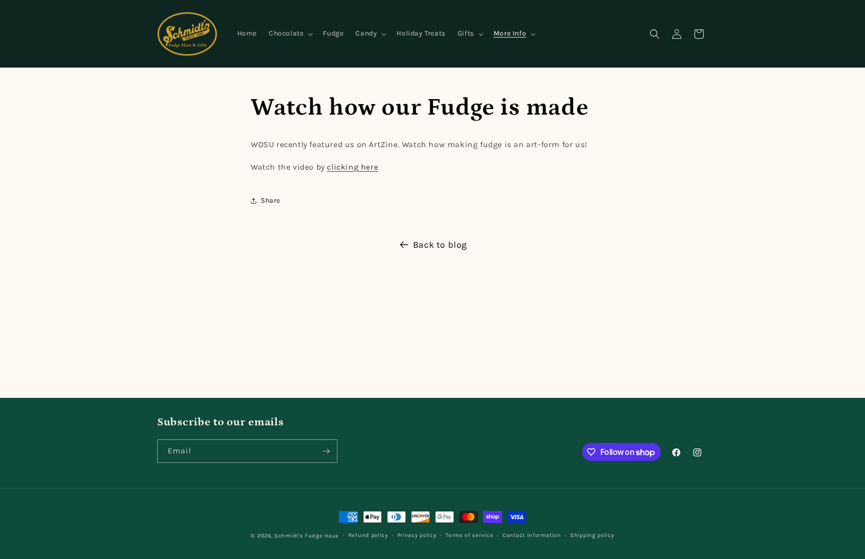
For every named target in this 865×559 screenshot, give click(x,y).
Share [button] (270, 200)
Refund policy (368, 535)
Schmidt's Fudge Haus (306, 535)
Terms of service (469, 535)
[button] (290, 33)
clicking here (352, 167)
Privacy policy (417, 535)
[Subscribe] (326, 451)
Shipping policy (592, 535)
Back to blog (440, 244)
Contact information (532, 535)
